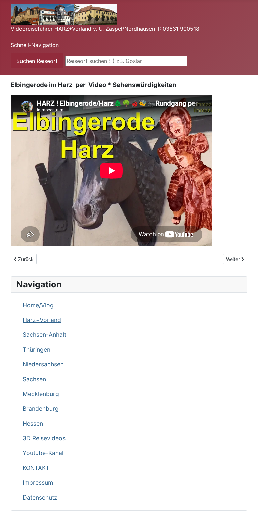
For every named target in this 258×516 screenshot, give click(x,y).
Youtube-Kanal (43, 453)
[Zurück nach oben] (246, 504)
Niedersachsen (43, 364)
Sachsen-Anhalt (44, 334)
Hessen (33, 423)
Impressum (38, 482)
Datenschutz (40, 497)
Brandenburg (41, 408)
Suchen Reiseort (37, 60)
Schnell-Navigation (35, 45)
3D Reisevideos (44, 438)
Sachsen (34, 379)
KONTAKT (36, 467)
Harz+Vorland (42, 319)
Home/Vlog (38, 305)
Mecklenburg (41, 393)
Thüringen (36, 349)
